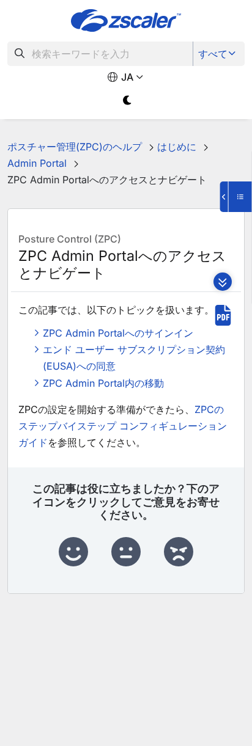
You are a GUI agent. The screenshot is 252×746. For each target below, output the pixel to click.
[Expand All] (222, 281)
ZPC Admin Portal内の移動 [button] (103, 383)
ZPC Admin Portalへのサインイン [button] (118, 333)
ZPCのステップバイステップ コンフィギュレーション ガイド (122, 425)
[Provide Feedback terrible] (178, 552)
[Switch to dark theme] (127, 100)
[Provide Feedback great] (73, 552)
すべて (213, 54)
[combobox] (100, 54)
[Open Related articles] (236, 196)
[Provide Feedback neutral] (126, 552)
